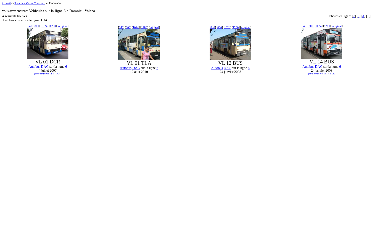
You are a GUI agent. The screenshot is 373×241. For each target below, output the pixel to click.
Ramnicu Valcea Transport (29, 3)
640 (30, 26)
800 (37, 26)
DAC (45, 66)
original (63, 26)
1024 (44, 26)
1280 (53, 26)
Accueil (6, 3)
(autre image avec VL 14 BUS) (321, 73)
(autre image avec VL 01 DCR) (47, 73)
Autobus (34, 66)
